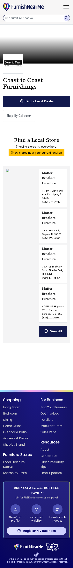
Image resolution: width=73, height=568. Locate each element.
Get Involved (49, 413)
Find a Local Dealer (36, 101)
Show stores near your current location (36, 152)
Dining (7, 419)
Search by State (15, 473)
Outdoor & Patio (15, 432)
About (44, 449)
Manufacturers (51, 426)
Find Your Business (53, 407)
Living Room (11, 407)
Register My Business (36, 531)
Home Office (12, 426)
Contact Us (48, 456)
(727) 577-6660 (51, 278)
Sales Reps (48, 432)
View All (53, 331)
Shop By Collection (19, 115)
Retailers (46, 419)
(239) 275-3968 (51, 202)
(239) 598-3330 (51, 238)
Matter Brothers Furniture (49, 178)
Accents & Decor (15, 438)
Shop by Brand (14, 444)
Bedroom (10, 413)
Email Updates (51, 473)
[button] (67, 7)
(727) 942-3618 (51, 317)
